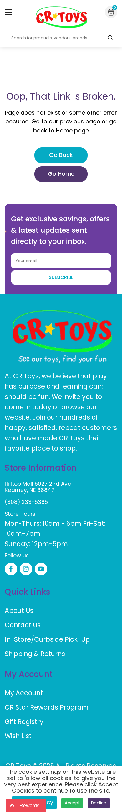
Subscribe (61, 277)
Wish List (18, 735)
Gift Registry (24, 721)
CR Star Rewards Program (47, 707)
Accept (72, 803)
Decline (98, 803)
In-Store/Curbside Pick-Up (47, 639)
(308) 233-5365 (26, 502)
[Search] (110, 38)
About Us (19, 610)
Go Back (61, 155)
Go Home (61, 174)
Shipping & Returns (35, 653)
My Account (24, 692)
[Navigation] (8, 12)
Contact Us (23, 624)
